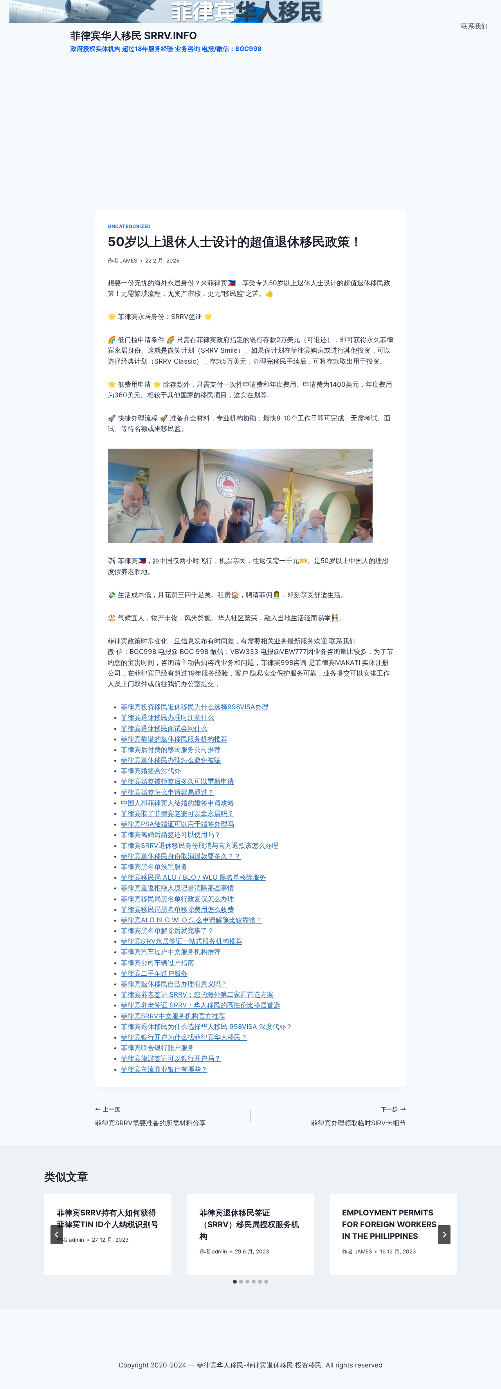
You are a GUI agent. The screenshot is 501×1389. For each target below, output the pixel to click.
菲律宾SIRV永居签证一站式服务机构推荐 (181, 941)
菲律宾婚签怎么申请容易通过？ (167, 792)
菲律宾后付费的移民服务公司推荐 (171, 749)
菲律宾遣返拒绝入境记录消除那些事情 (177, 888)
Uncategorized (129, 226)
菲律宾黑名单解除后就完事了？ (167, 930)
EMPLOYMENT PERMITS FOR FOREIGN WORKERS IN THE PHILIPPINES (389, 1224)
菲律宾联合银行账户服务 (157, 1048)
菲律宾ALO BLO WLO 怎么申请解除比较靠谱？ (191, 920)
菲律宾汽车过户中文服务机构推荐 (171, 952)
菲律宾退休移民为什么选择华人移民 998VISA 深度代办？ (206, 1026)
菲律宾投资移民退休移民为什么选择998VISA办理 (195, 707)
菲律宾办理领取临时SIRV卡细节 (358, 1116)
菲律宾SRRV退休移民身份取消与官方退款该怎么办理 (199, 845)
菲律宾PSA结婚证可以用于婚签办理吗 (177, 824)
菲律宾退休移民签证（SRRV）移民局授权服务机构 (249, 1224)
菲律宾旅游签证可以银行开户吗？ (171, 1058)
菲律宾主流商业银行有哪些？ (164, 1069)
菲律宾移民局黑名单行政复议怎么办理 (177, 899)
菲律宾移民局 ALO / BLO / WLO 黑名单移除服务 (193, 877)
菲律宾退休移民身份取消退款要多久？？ (181, 856)
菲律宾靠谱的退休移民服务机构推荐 (174, 739)
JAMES (128, 260)
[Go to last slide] (56, 1234)
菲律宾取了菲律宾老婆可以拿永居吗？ (177, 813)
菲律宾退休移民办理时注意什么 (167, 717)
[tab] (235, 1282)
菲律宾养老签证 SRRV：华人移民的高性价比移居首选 (200, 1005)
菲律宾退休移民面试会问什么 (164, 728)
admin (76, 1240)
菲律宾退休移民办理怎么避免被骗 (171, 760)
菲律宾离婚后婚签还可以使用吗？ (171, 834)
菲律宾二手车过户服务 (154, 973)
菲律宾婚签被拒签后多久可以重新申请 (177, 781)
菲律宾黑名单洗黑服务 (154, 867)
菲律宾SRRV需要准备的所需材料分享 (150, 1116)
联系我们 (474, 26)
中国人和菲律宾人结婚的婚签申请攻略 (177, 803)
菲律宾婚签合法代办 (151, 771)
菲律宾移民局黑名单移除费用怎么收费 (177, 909)
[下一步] (444, 1234)
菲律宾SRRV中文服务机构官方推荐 (173, 1016)
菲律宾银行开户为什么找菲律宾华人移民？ (184, 1037)
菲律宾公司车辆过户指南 (157, 963)
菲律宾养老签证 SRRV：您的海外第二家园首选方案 (197, 994)
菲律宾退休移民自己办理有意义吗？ (174, 984)
